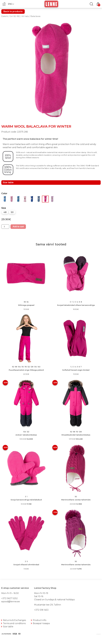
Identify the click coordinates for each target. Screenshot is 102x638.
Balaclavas (35, 16)
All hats (25, 16)
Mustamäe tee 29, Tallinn (47, 604)
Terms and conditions (14, 623)
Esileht (4, 16)
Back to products (13, 11)
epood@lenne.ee (10, 601)
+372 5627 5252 (9, 598)
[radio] (5, 212)
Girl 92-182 (15, 16)
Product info (39, 620)
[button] (11, 4)
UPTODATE (98, 634)
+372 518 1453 (41, 610)
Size (3, 208)
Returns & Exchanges (14, 620)
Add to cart (18, 226)
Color (4, 193)
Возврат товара (41, 623)
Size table (8, 626)
